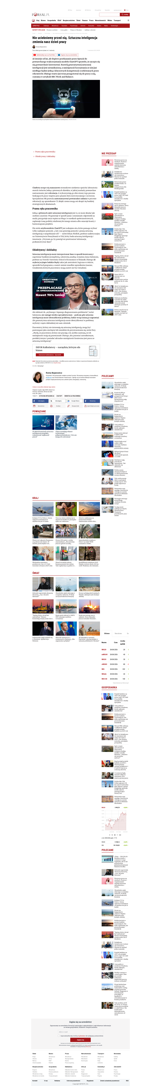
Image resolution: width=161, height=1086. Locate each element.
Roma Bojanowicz (41, 47)
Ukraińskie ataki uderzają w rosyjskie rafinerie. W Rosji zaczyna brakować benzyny (65, 594)
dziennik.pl (78, 10)
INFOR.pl (70, 10)
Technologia (47, 33)
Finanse (51, 1062)
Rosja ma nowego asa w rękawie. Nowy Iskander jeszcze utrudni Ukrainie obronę (87, 617)
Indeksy (116, 1056)
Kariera (67, 1060)
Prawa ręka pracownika (45, 152)
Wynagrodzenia (69, 1058)
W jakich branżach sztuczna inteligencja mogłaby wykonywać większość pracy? (42, 434)
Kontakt (34, 1081)
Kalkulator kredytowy (70, 1076)
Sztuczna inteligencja (46, 396)
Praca (67, 1053)
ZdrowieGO (117, 1067)
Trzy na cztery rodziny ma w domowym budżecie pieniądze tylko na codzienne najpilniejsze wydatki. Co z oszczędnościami (66, 519)
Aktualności (55, 25)
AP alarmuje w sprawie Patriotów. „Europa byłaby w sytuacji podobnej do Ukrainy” (89, 639)
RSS (127, 1081)
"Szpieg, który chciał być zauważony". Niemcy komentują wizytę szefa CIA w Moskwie (42, 617)
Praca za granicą (69, 1062)
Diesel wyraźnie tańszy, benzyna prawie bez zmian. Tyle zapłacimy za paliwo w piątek (65, 564)
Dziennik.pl (101, 1067)
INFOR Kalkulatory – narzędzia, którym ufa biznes (58, 349)
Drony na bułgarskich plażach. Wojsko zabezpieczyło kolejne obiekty (89, 594)
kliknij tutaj (88, 1046)
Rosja (34, 1056)
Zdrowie (82, 25)
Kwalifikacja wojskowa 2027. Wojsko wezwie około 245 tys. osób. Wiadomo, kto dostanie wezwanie (89, 564)
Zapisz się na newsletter (69, 55)
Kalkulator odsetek (70, 1074)
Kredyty (51, 1074)
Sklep (127, 10)
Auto (99, 1074)
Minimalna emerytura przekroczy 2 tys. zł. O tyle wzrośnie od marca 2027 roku (42, 564)
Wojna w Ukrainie (76, 30)
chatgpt (59, 396)
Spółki (115, 1058)
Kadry (82, 1072)
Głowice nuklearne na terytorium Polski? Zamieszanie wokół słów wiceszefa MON (87, 519)
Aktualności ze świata (38, 1076)
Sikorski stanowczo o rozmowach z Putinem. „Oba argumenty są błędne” (65, 639)
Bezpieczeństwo (38, 1067)
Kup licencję (57, 363)
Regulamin (90, 1081)
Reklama (57, 1081)
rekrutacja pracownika (72, 396)
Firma (50, 1058)
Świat (34, 1053)
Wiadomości (101, 1070)
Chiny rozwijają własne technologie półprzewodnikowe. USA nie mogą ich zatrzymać (66, 434)
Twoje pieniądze (53, 1076)
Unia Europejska (37, 1062)
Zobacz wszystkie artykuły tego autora (43, 387)
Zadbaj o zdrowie (90, 30)
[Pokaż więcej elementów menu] (128, 20)
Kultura (99, 25)
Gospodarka (53, 1067)
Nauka (106, 25)
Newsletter (107, 10)
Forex (115, 1060)
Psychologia (73, 25)
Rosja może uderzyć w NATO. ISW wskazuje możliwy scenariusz (65, 617)
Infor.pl (83, 1067)
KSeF (50, 1060)
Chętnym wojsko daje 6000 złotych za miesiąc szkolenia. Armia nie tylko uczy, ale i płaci (43, 391)
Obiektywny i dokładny (45, 156)
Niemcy (34, 1060)
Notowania (117, 1053)
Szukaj (126, 14)
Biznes (51, 1053)
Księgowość (84, 1074)
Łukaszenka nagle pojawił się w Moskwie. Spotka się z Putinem (42, 639)
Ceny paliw (64, 30)
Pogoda (100, 1076)
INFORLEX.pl (88, 10)
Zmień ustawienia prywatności (109, 1081)
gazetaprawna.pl (117, 10)
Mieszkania (84, 1058)
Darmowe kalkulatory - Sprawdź (50, 355)
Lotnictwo (100, 1062)
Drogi (99, 1058)
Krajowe (35, 1070)
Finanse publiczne (53, 1072)
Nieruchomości (86, 1053)
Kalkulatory (68, 1067)
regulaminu (81, 1036)
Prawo (83, 1070)
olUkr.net (49, 377)
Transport (101, 1053)
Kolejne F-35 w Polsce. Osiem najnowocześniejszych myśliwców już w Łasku (42, 519)
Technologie (114, 25)
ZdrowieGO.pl (98, 10)
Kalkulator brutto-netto (71, 1070)
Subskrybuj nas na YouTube (46, 55)
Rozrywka (91, 25)
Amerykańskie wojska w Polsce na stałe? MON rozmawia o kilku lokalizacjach (87, 541)
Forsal (33, 33)
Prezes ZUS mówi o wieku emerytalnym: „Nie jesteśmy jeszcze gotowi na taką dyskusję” (65, 541)
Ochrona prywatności (73, 1081)
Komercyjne (84, 1060)
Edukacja (46, 25)
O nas (46, 1081)
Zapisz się (80, 1040)
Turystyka (64, 25)
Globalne (35, 1072)
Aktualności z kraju (38, 1074)
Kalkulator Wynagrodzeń (71, 1072)
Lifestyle (36, 25)
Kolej (99, 1060)
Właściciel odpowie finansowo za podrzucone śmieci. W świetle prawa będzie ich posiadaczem (42, 541)
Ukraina (35, 1058)
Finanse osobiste (52, 30)
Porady (116, 1076)
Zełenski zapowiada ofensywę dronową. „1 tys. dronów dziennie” (42, 594)
